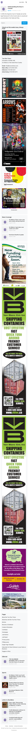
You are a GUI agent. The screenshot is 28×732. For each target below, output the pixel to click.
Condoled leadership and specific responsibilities (15, 718)
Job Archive (5, 634)
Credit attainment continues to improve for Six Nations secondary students (17, 711)
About (6, 726)
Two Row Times (8, 728)
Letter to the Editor (8, 700)
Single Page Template (8, 644)
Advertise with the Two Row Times (11, 619)
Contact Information (7, 627)
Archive (4, 622)
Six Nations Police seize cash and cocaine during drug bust (17, 220)
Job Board (4, 637)
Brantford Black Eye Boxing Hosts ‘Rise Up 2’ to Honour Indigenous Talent (16, 684)
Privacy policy (5, 639)
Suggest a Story (6, 651)
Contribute (4, 629)
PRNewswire (5, 642)
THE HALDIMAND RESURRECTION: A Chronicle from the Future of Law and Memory (16, 660)
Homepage (5, 632)
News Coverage (6, 217)
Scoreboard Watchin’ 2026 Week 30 (16, 691)
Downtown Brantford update (16, 234)
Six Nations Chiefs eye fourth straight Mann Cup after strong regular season (17, 676)
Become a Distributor (7, 624)
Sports (4, 672)
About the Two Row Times (9, 617)
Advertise (11, 726)
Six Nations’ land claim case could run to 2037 (16, 228)
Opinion (9, 10)
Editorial (4, 656)
